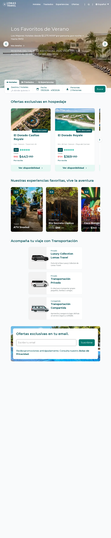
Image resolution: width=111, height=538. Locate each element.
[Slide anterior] (6, 44)
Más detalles (16, 46)
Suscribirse (87, 342)
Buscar (100, 89)
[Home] (9, 4)
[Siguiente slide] (105, 44)
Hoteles (37, 4)
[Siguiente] (99, 139)
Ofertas (75, 4)
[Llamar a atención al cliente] (89, 4)
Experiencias (62, 4)
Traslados (48, 4)
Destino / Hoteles (19, 87)
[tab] (11, 82)
